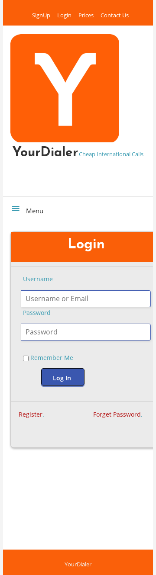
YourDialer (45, 153)
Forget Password (117, 414)
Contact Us (115, 15)
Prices (86, 15)
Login (64, 15)
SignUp (41, 15)
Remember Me (51, 357)
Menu (33, 210)
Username (38, 279)
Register (30, 414)
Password (37, 312)
